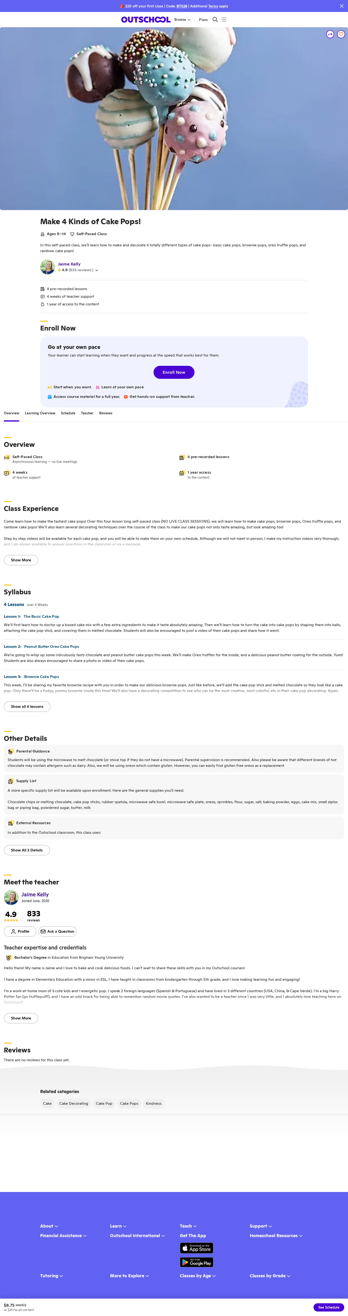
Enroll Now (174, 372)
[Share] (330, 34)
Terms (213, 6)
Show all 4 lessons (27, 706)
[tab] (11, 413)
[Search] (215, 19)
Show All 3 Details (27, 850)
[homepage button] (146, 19)
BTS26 (182, 6)
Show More (21, 560)
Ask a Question (60, 931)
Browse (180, 19)
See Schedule (328, 1307)
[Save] (341, 34)
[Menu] (223, 19)
